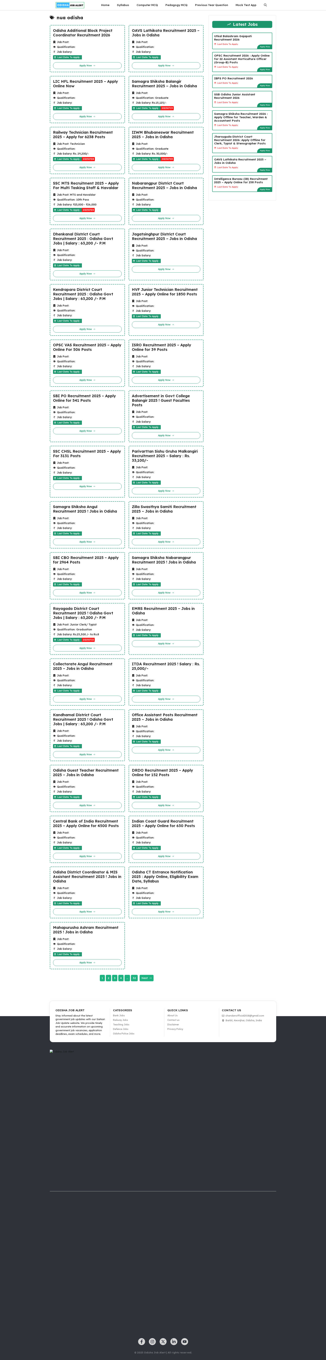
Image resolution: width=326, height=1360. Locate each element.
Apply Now (265, 46)
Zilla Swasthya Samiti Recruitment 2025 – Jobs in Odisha (164, 509)
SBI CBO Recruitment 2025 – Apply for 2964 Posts (86, 559)
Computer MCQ (147, 5)
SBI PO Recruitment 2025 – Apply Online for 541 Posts (84, 398)
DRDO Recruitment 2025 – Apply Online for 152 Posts (162, 772)
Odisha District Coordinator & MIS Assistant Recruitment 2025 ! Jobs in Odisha (87, 876)
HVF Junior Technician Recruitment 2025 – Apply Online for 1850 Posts (165, 291)
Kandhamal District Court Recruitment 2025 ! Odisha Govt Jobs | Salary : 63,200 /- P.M (83, 719)
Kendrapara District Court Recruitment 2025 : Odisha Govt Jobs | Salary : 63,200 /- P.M (83, 294)
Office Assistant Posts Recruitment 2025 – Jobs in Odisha (165, 717)
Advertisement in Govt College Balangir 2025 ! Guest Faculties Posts (161, 400)
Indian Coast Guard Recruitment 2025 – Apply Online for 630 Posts (163, 823)
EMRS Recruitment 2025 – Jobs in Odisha (163, 610)
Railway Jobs (120, 1020)
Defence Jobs (120, 1029)
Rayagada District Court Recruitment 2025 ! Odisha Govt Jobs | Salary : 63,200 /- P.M (83, 613)
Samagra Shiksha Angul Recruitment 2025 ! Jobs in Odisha (85, 509)
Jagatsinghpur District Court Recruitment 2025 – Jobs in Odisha (164, 236)
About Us (172, 1015)
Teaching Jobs (121, 1024)
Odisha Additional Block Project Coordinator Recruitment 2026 (82, 32)
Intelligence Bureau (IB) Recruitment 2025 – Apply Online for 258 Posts (241, 180)
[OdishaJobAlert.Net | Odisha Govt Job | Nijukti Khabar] (70, 5)
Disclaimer (173, 1024)
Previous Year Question (211, 5)
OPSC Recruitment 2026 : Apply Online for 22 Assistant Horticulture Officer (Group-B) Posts (242, 59)
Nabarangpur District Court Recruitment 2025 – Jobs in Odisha (164, 185)
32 (134, 978)
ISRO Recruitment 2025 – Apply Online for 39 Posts (161, 347)
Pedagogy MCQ (176, 5)
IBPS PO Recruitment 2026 (233, 78)
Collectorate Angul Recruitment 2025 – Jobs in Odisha (82, 666)
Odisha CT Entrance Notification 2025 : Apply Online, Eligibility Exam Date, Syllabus (165, 876)
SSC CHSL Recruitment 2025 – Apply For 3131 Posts (87, 453)
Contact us (173, 1020)
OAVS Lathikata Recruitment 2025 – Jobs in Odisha (165, 32)
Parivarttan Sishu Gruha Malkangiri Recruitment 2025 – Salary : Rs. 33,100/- (165, 456)
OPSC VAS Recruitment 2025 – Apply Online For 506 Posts (87, 347)
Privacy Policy (175, 1029)
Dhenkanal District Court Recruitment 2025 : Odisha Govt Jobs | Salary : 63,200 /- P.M (83, 238)
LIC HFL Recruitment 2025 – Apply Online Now (85, 83)
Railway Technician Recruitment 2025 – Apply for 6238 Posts (83, 134)
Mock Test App (246, 5)
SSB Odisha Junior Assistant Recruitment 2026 (234, 95)
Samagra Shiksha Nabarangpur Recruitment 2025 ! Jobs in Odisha (164, 559)
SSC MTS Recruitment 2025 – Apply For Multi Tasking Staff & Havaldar (86, 185)
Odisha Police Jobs (123, 1033)
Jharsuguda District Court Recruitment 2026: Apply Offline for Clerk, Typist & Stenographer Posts (240, 140)
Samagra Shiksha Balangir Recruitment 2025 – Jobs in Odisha (164, 83)
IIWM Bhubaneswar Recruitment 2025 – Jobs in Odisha (163, 134)
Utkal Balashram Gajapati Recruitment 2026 (233, 37)
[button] (265, 5)
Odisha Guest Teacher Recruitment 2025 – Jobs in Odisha (86, 772)
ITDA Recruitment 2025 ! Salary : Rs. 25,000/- (166, 666)
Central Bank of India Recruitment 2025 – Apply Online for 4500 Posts (86, 823)
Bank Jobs (119, 1015)
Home (105, 5)
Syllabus (123, 5)
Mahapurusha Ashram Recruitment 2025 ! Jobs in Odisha (85, 929)
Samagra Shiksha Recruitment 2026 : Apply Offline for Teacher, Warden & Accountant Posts (241, 117)
